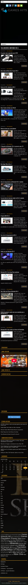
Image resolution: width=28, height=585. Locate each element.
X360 (2, 523)
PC (1, 494)
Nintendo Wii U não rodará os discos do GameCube (12, 329)
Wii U (2, 521)
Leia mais (24, 65)
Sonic (11, 551)
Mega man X (13, 541)
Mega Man (6, 541)
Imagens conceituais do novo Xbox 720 (14, 443)
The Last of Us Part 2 (5, 552)
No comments (9, 51)
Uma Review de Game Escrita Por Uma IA (10, 434)
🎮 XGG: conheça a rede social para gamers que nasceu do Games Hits (14, 425)
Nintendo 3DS (22, 543)
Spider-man (15, 550)
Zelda (7, 556)
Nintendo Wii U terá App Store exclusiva (10, 272)
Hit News (3, 564)
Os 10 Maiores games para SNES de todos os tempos (14, 450)
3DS (2, 478)
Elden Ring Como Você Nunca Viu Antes (9, 432)
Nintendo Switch (14, 545)
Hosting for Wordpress (22, 583)
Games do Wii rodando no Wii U (8, 87)
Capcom (2, 534)
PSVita (2, 505)
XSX (2, 527)
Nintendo (3, 487)
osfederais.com (4, 573)
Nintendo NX (7, 545)
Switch (2, 512)
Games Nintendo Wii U (16, 536)
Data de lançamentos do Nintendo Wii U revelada (12, 182)
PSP (2, 503)
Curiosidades (3, 480)
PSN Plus (3, 550)
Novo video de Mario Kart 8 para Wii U (9, 71)
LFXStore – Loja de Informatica (7, 570)
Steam (2, 509)
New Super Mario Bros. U (6, 164)
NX (1, 491)
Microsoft (7, 543)
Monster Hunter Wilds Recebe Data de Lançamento (12, 429)
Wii (1, 518)
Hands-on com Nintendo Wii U (7, 251)
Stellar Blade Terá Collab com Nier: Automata (10, 427)
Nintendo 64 (3, 545)
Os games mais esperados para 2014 (9, 53)
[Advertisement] (14, 27)
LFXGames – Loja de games (7, 568)
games (19, 534)
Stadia (2, 507)
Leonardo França (4, 566)
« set (2, 472)
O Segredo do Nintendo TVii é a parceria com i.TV (12, 146)
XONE (2, 525)
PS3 (2, 496)
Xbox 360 (20, 552)
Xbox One (18, 554)
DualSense (7, 534)
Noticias (2, 489)
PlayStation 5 (8, 549)
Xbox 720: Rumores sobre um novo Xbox (15, 452)
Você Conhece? (4, 514)
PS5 (2, 500)
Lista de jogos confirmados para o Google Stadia (13, 447)
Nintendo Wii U (8, 547)
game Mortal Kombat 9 (14, 534)
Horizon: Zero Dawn (11, 540)
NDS (2, 485)
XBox (14, 552)
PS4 (2, 498)
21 (17, 467)
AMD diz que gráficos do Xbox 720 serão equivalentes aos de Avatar (12, 441)
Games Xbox (16, 538)
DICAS (2, 482)
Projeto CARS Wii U (5, 216)
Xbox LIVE (11, 554)
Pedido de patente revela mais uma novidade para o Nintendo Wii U (12, 312)
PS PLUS (7, 550)
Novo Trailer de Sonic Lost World (8, 108)
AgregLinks (3, 561)
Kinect (18, 540)
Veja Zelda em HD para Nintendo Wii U (9, 291)
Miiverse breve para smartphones (8, 128)
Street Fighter (24, 550)
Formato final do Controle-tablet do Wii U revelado (12, 198)
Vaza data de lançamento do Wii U (8, 235)
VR (1, 516)
